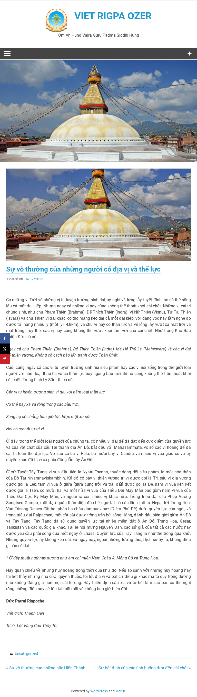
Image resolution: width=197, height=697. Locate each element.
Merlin (120, 691)
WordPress (99, 691)
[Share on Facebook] (5, 338)
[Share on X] (5, 349)
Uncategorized (26, 654)
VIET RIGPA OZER (113, 16)
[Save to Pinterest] (5, 359)
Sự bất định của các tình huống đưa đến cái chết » (144, 667)
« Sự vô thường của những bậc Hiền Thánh (45, 667)
